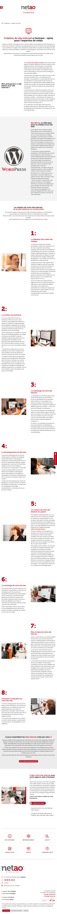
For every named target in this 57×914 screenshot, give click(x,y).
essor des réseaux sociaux (35, 62)
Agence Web (9, 891)
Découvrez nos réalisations (28, 761)
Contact (6, 883)
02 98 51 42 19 (29, 12)
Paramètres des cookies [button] (16, 910)
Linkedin (17, 885)
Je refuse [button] (26, 910)
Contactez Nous (55, 460)
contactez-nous (38, 803)
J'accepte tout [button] (6, 910)
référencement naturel (38, 529)
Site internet (9, 893)
